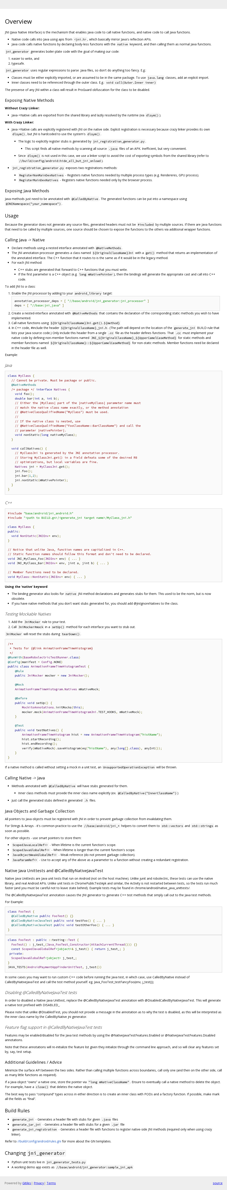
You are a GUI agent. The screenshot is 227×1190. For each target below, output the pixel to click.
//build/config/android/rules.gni (39, 1141)
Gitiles (26, 1183)
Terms (51, 1183)
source (218, 1183)
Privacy (39, 1183)
